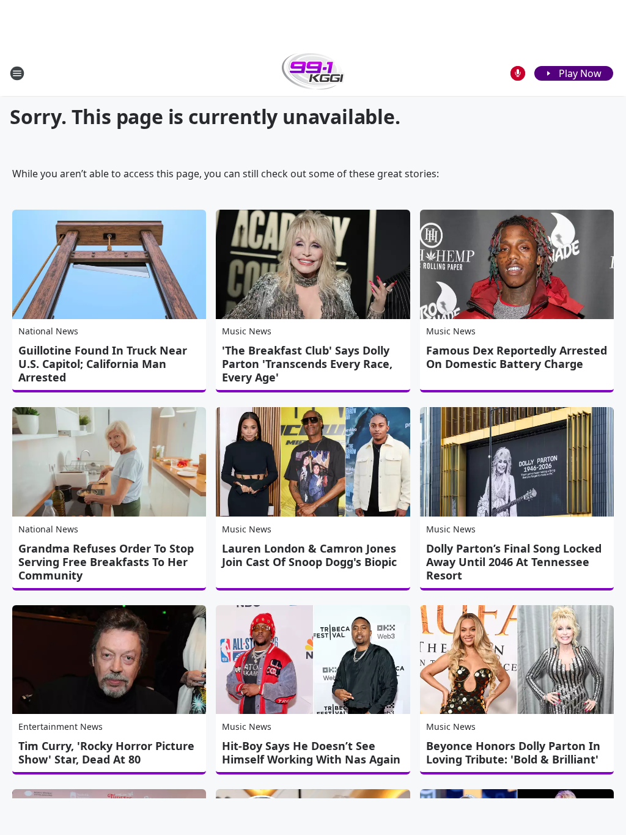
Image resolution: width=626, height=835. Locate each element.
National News (48, 331)
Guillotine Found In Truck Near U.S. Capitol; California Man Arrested (102, 364)
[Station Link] (313, 73)
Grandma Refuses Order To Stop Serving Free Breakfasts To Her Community (106, 562)
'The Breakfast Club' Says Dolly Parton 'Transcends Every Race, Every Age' (307, 364)
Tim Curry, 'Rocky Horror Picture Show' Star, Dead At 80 (106, 752)
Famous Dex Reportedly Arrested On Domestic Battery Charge (516, 357)
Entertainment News (60, 726)
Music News (246, 331)
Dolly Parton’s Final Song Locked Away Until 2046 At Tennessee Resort (514, 562)
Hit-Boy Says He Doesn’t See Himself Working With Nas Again (311, 752)
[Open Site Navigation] (17, 73)
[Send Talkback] (517, 73)
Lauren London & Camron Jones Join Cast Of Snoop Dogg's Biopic (309, 555)
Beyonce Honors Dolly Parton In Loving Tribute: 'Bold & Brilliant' (513, 752)
